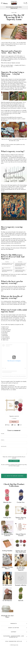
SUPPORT (13, 631)
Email (3, 440)
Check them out (4, 115)
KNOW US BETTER (13, 627)
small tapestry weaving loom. (7, 387)
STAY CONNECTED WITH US (13, 641)
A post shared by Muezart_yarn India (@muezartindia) (14, 376)
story (4, 66)
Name (2, 433)
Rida (2, 86)
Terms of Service (13, 465)
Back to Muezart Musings (14, 475)
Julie (7, 79)
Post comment (14, 460)
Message (3, 446)
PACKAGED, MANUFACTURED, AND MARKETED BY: (13, 636)
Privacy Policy (24, 464)
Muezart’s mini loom (8, 274)
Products (14, 623)
